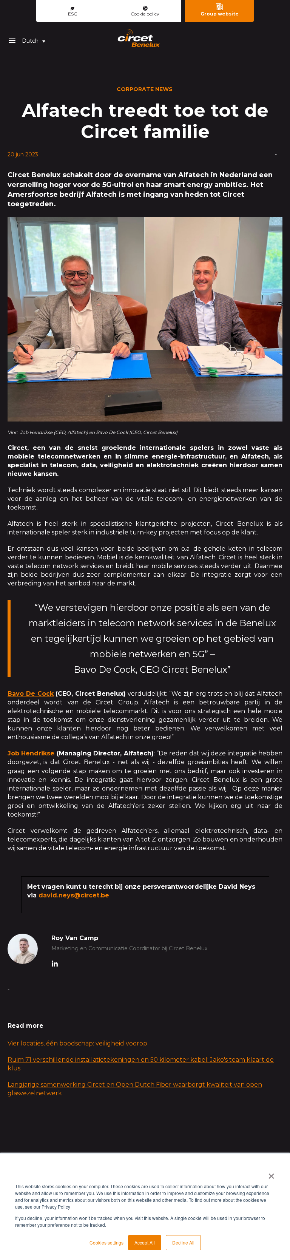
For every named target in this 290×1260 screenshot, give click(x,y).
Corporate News (145, 89)
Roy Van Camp (74, 938)
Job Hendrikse (31, 753)
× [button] (271, 1173)
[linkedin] (54, 964)
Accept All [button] (144, 1242)
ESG (72, 14)
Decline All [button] (183, 1242)
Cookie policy (145, 14)
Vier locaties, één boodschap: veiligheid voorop (77, 1043)
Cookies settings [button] (106, 1242)
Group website (220, 14)
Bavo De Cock (31, 693)
